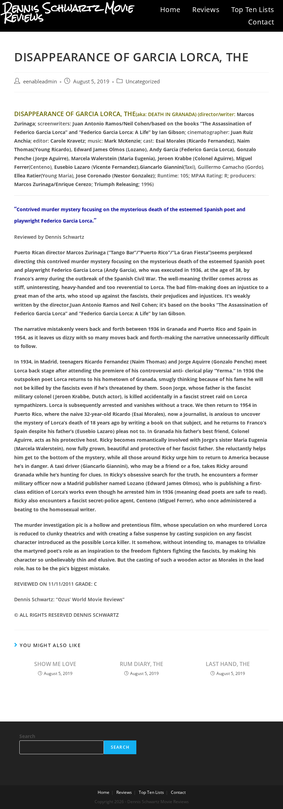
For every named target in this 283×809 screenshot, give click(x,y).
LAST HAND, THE (228, 664)
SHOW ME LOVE (55, 664)
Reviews (205, 9)
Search (27, 736)
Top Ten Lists (252, 9)
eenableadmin (40, 81)
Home (170, 9)
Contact (261, 22)
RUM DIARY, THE (141, 664)
